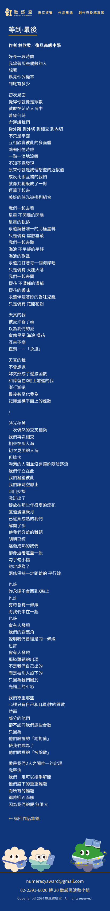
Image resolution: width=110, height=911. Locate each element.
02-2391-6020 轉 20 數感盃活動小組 (55, 890)
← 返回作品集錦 (24, 818)
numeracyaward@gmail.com (55, 881)
